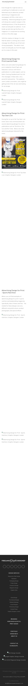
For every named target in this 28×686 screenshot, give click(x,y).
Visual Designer (14, 604)
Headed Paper (14, 609)
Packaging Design (14, 581)
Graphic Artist (14, 590)
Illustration (14, 578)
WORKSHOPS (14, 645)
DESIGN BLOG (14, 633)
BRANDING (14, 619)
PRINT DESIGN (14, 623)
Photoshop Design (14, 606)
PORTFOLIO (14, 631)
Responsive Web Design (14, 576)
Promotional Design (14, 600)
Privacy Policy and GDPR (19, 676)
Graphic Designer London (14, 611)
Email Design (14, 597)
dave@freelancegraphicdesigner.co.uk (14, 683)
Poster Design (14, 583)
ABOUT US (14, 636)
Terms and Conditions (8, 676)
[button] (25, 2)
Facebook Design (14, 585)
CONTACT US (14, 643)
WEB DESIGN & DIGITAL (14, 621)
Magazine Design (14, 587)
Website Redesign (14, 602)
